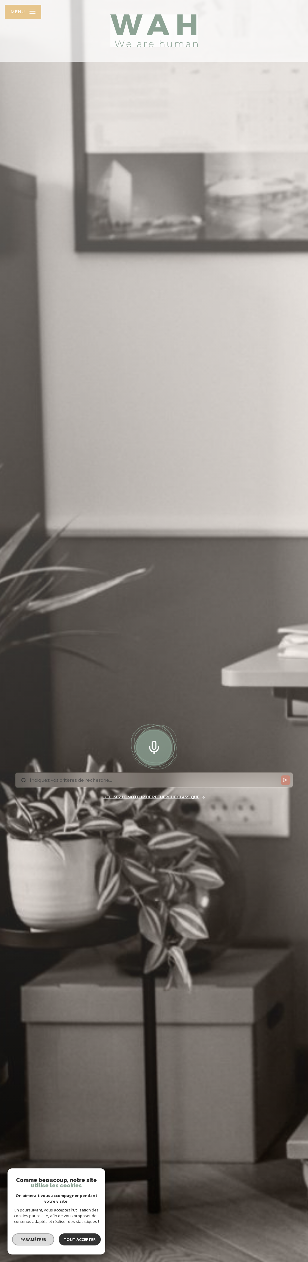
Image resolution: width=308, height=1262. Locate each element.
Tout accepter (80, 1239)
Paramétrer (33, 1239)
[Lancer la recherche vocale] (154, 746)
